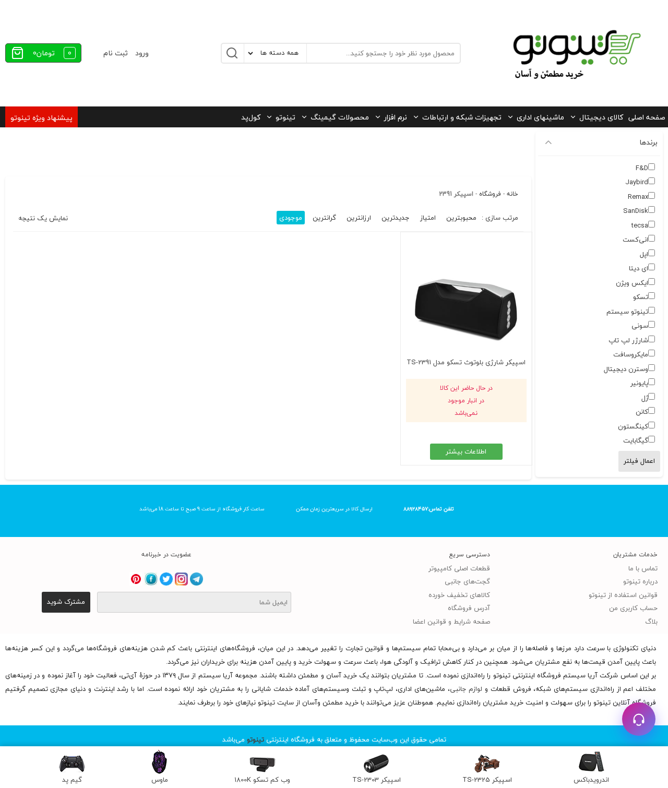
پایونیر (639, 383)
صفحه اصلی (646, 117)
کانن (642, 411)
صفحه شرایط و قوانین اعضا (451, 621)
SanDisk (635, 211)
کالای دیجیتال (601, 117)
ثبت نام (115, 52)
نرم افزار (395, 117)
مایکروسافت (630, 354)
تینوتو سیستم (627, 311)
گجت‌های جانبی (467, 581)
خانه (512, 193)
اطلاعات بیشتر (466, 451)
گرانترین (324, 217)
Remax (638, 196)
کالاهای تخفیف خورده (459, 595)
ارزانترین (359, 217)
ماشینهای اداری (540, 117)
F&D (642, 168)
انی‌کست (635, 239)
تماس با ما (643, 568)
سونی (639, 325)
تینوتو (285, 117)
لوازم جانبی (466, 689)
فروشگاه (490, 193)
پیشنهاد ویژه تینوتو (41, 117)
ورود (142, 52)
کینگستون (633, 426)
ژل (644, 397)
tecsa (639, 225)
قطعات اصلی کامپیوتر (459, 568)
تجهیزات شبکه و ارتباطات (462, 117)
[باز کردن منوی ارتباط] (638, 719)
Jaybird (636, 182)
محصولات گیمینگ (340, 117)
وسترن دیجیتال (626, 369)
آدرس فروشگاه (469, 608)
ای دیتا (638, 268)
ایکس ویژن (632, 283)
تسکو (640, 297)
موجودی (290, 217)
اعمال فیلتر (639, 461)
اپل (644, 254)
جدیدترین (395, 217)
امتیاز (428, 217)
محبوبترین (461, 217)
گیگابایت (635, 440)
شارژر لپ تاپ (628, 340)
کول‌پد (250, 117)
